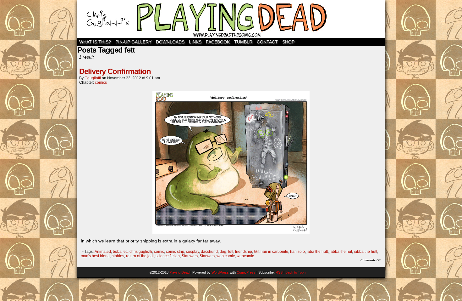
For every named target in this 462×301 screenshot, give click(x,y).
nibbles (118, 256)
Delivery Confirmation (115, 71)
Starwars (207, 256)
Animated (103, 251)
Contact (267, 41)
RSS (279, 272)
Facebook (218, 41)
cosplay (192, 251)
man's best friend (95, 256)
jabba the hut (341, 251)
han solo (297, 251)
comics (101, 82)
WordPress (220, 272)
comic (159, 251)
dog (223, 251)
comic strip (175, 251)
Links (195, 41)
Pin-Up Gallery (133, 41)
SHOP (288, 41)
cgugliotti (93, 78)
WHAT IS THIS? (95, 41)
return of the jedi (140, 256)
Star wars (190, 256)
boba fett (120, 251)
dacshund (209, 251)
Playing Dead (231, 19)
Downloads (170, 41)
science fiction (168, 256)
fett (230, 251)
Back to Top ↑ (295, 272)
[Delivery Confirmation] (231, 232)
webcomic (245, 256)
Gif (256, 251)
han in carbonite (274, 251)
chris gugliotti (140, 251)
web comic (226, 256)
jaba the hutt (317, 251)
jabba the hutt (365, 251)
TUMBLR (243, 41)
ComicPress (246, 272)
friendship (243, 251)
